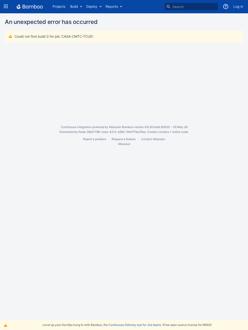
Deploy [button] (91, 6)
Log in (238, 6)
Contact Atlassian (153, 139)
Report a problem (94, 139)
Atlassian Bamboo (121, 127)
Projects (59, 6)
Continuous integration (76, 127)
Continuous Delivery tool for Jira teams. (135, 325)
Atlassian (124, 144)
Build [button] (74, 6)
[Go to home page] (29, 6)
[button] (5, 6)
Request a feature (124, 139)
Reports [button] (112, 6)
